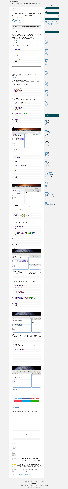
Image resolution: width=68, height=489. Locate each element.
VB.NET (46, 163)
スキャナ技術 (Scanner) (48, 172)
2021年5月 (46, 70)
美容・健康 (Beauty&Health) (49, 194)
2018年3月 (46, 100)
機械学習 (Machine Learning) (49, 196)
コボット (46, 171)
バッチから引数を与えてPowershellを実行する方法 (22, 474)
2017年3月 (46, 111)
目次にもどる (15, 40)
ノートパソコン (47, 175)
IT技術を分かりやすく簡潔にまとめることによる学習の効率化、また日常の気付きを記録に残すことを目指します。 (34, 485)
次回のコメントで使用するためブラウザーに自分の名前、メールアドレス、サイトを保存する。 (26, 436)
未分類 (46, 195)
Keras (46, 197)
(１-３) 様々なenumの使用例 (16, 23)
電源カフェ (46, 177)
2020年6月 (46, 82)
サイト (14, 431)
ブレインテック (47, 183)
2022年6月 (46, 55)
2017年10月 (46, 103)
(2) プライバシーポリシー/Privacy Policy (39, 481)
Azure (46, 144)
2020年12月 (46, 75)
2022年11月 (46, 50)
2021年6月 (46, 69)
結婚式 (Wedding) (47, 193)
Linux (20, 5)
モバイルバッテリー (50, 5)
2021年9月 (46, 65)
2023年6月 (46, 43)
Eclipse (46, 134)
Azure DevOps (47, 145)
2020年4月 (46, 84)
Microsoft (46, 143)
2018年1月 (46, 101)
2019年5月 (46, 96)
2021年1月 (46, 74)
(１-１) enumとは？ (15, 21)
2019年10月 (46, 91)
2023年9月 (46, 40)
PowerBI (46, 146)
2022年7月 (46, 54)
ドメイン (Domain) (47, 173)
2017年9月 (46, 104)
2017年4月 (46, 110)
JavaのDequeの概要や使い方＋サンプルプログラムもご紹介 (27, 469)
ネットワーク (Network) (48, 174)
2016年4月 (46, 113)
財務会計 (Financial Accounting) (49, 204)
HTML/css (46, 131)
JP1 (45, 140)
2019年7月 (46, 94)
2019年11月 (46, 90)
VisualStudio (46, 165)
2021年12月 (46, 62)
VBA (45, 164)
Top (66, 487)
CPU (45, 126)
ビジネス (46, 182)
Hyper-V (46, 167)
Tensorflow (46, 198)
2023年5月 (46, 44)
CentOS (46, 142)
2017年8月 (46, 105)
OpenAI (46, 202)
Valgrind (46, 124)
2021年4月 (46, 71)
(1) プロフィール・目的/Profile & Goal (28, 481)
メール (14, 428)
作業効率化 (46, 185)
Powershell (46, 153)
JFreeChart (46, 135)
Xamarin (46, 122)
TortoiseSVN (46, 162)
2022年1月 (46, 61)
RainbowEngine (17, 407)
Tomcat (46, 161)
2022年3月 (46, 59)
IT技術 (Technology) (48, 132)
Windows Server (47, 166)
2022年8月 (46, 53)
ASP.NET (46, 120)
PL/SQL (46, 151)
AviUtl (46, 187)
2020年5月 (46, 83)
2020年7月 (46, 81)
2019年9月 (46, 92)
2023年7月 (46, 42)
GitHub (46, 130)
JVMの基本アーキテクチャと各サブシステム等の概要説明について (28, 464)
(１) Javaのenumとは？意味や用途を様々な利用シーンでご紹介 (22, 20)
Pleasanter (46, 152)
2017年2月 (46, 112)
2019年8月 (46, 93)
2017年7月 (46, 106)
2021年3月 (46, 72)
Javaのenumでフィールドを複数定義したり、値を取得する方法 (28, 458)
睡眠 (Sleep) (47, 192)
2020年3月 (46, 85)
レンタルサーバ (47, 184)
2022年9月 (46, 52)
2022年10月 (46, 51)
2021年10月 (46, 64)
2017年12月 (46, 102)
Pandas (46, 156)
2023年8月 (46, 41)
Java (13, 5)
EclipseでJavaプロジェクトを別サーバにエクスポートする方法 (27, 452)
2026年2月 (46, 34)
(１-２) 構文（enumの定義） (16, 22)
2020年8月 (46, 80)
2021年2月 (46, 73)
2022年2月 (46, 60)
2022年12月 (46, 49)
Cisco (45, 125)
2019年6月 (46, 95)
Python (35, 5)
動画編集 (46, 186)
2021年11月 (46, 63)
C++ (45, 123)
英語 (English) (47, 203)
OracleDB (28, 5)
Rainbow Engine (14, 1)
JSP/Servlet (46, 136)
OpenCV (46, 155)
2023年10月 (46, 39)
